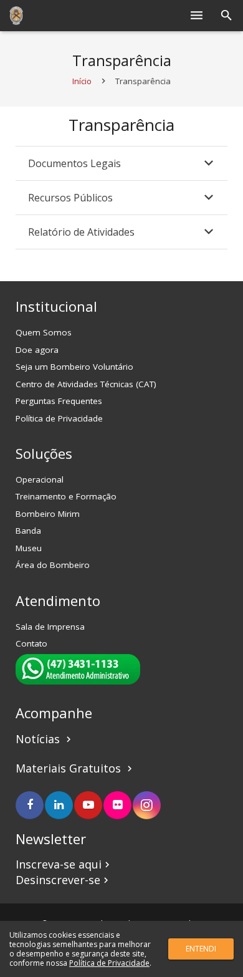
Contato (31, 643)
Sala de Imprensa (50, 626)
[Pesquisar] (226, 15)
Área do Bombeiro (53, 564)
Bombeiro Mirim (48, 513)
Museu (29, 548)
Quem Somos (44, 332)
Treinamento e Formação (66, 496)
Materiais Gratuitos (70, 768)
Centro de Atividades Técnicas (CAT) (86, 384)
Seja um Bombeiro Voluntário (74, 366)
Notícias (45, 738)
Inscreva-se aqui (64, 864)
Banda (28, 530)
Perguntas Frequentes (59, 401)
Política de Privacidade (59, 418)
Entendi (201, 948)
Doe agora (37, 349)
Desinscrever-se (64, 879)
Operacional (40, 479)
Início (82, 81)
